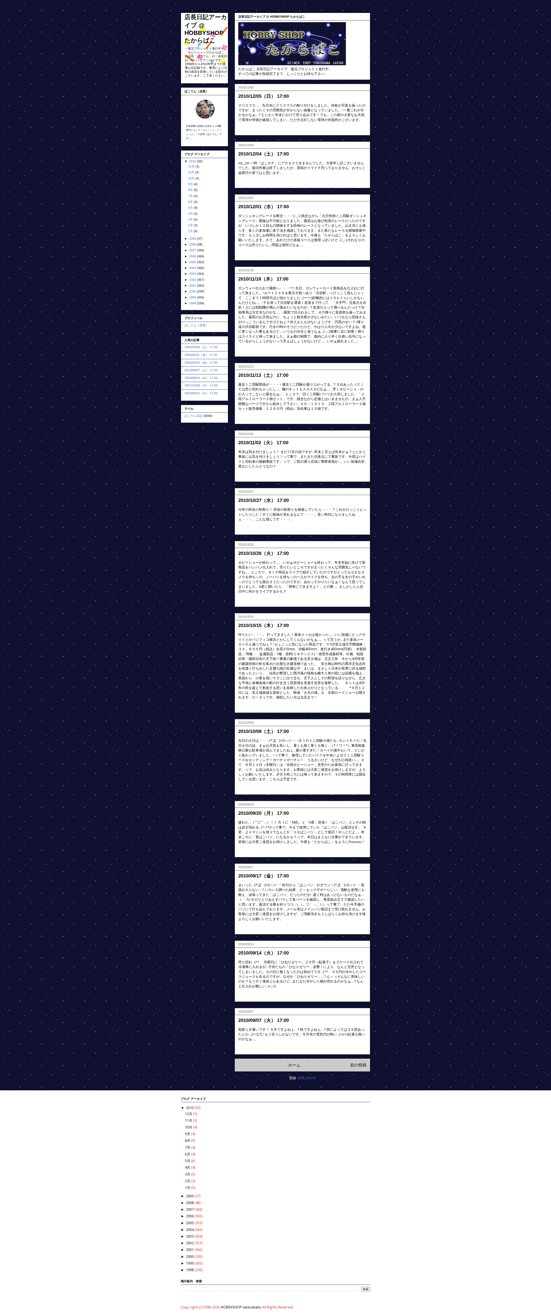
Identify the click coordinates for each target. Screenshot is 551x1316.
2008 (193, 244)
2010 (193, 161)
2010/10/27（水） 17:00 (263, 500)
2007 (193, 250)
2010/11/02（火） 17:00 (263, 442)
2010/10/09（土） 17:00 (263, 731)
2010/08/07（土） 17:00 (201, 370)
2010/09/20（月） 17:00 (263, 813)
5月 (191, 207)
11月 (191, 172)
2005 (193, 262)
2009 (193, 238)
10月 (191, 178)
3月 (191, 219)
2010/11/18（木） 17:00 (263, 279)
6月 (191, 201)
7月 (191, 196)
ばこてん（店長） (196, 325)
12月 (191, 166)
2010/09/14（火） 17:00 (263, 953)
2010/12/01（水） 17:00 (263, 206)
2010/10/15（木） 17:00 (263, 625)
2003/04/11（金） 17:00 (200, 355)
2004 (193, 268)
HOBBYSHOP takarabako (241, 1307)
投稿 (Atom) (306, 1077)
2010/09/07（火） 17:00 (263, 1020)
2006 (193, 256)
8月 (191, 190)
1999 (193, 297)
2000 (193, 291)
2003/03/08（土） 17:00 (201, 347)
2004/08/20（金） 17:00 (201, 362)
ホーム (294, 1065)
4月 (191, 213)
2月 (191, 225)
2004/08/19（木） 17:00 (201, 378)
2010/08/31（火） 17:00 (201, 393)
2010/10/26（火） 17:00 (263, 553)
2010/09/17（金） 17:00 (263, 875)
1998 (193, 303)
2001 (193, 285)
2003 (193, 273)
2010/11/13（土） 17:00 (263, 375)
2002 (193, 279)
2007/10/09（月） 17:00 (201, 385)
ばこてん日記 (193, 415)
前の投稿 (358, 1065)
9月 (191, 184)
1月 (191, 231)
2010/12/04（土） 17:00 (263, 154)
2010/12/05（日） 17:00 (263, 96)
